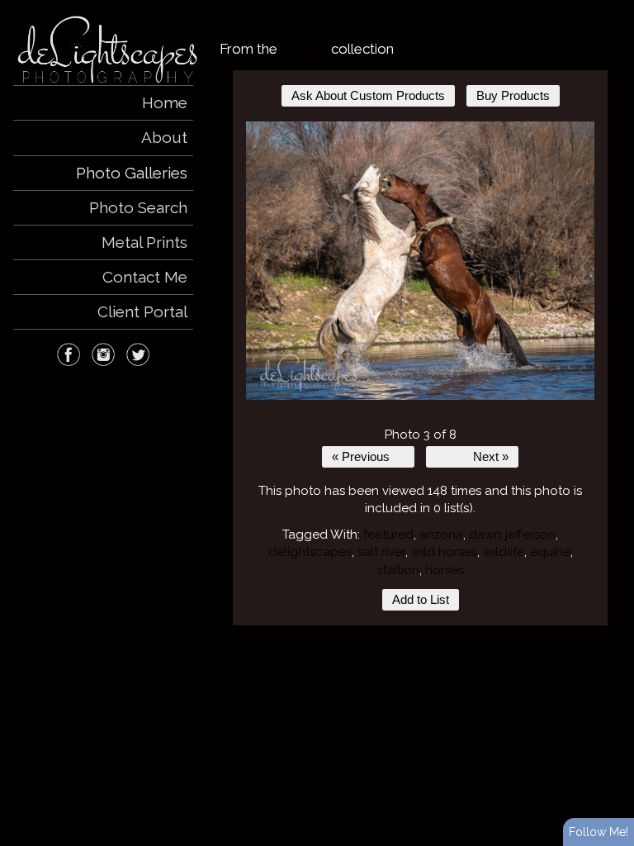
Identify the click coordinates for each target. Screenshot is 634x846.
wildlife (503, 551)
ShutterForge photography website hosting (445, 807)
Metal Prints (144, 242)
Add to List (420, 599)
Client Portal (142, 311)
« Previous (361, 456)
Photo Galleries (131, 173)
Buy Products (513, 95)
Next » (491, 456)
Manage (612, 8)
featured (388, 534)
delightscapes (310, 551)
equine (550, 551)
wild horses (444, 551)
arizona (441, 534)
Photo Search (138, 207)
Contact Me (144, 277)
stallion (398, 570)
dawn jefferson (512, 534)
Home (164, 102)
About (164, 137)
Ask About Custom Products (368, 95)
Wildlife (304, 48)
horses (444, 570)
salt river (381, 551)
